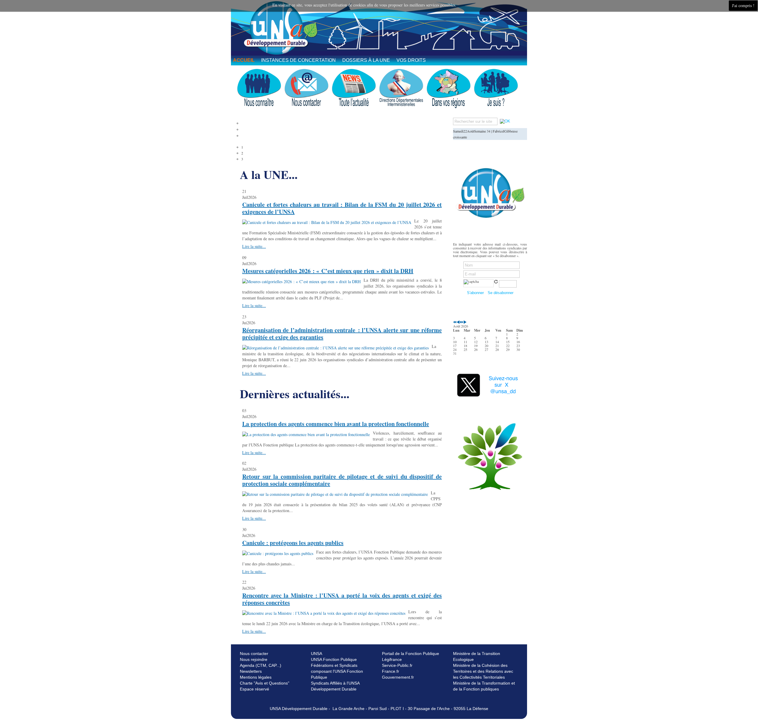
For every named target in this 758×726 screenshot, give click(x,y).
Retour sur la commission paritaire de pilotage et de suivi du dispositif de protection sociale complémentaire (342, 480)
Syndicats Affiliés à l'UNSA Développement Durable (335, 686)
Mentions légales (256, 677)
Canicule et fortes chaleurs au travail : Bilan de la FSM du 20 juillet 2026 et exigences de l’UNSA (342, 208)
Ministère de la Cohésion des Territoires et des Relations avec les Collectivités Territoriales (483, 671)
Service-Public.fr (397, 665)
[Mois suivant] (465, 322)
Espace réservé (254, 689)
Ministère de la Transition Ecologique (476, 656)
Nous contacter (254, 653)
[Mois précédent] (458, 322)
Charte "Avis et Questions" (264, 683)
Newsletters (251, 671)
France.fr (390, 671)
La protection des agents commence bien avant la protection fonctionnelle (335, 424)
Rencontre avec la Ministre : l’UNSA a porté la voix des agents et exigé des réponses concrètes (342, 599)
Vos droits (411, 60)
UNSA (316, 653)
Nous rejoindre (253, 659)
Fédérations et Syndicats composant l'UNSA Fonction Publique (337, 671)
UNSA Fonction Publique (334, 659)
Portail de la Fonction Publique (410, 653)
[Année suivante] (461, 322)
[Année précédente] (455, 322)
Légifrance (392, 659)
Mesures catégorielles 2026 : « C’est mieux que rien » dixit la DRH (327, 271)
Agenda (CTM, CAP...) (260, 665)
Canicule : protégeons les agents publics (292, 542)
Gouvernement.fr (398, 677)
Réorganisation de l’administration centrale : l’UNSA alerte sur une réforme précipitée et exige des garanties (342, 333)
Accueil (244, 60)
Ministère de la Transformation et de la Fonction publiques (484, 686)
